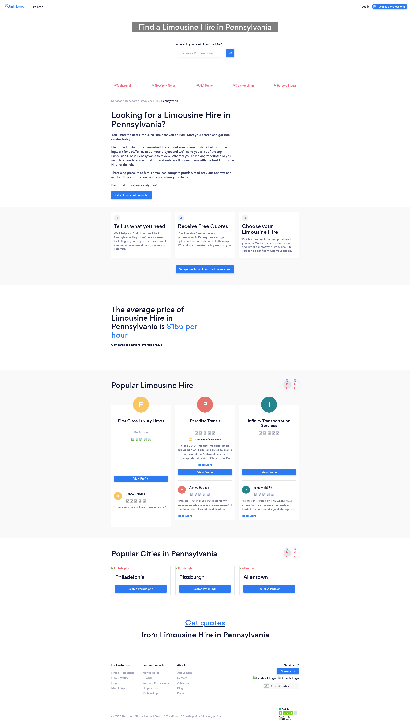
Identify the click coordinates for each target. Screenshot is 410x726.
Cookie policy (191, 716)
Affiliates (183, 683)
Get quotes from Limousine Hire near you (205, 269)
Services (116, 101)
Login (114, 683)
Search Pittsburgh (205, 589)
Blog (180, 688)
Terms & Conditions (167, 716)
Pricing (147, 678)
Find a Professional (123, 673)
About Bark (184, 673)
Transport (131, 101)
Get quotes (205, 622)
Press (180, 693)
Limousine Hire (149, 101)
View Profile (141, 479)
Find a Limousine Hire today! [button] (131, 195)
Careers (182, 678)
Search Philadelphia (140, 589)
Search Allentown (269, 589)
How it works (119, 678)
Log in (365, 6)
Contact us (288, 671)
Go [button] (230, 53)
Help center (150, 688)
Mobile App (119, 688)
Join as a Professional (156, 683)
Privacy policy (212, 716)
